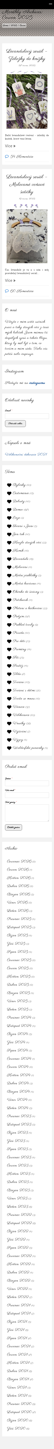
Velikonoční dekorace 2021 (26, 454)
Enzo (16, 517)
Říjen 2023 (17, 1132)
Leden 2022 (18, 1297)
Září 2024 (16, 1042)
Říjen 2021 (17, 1321)
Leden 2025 (17, 1009)
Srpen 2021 (17, 1338)
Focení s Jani (23, 526)
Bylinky (19, 484)
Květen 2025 (19, 976)
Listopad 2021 (19, 1313)
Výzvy (18, 739)
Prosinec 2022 (19, 1214)
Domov (18, 509)
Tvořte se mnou (24, 698)
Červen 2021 (17, 1354)
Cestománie (21, 493)
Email (8, 410)
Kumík (18, 550)
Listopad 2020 (19, 1412)
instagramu (37, 383)
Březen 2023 (18, 1190)
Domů (5, 25)
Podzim (18, 616)
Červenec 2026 (19, 861)
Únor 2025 (17, 1001)
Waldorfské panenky (28, 747)
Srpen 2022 (17, 1247)
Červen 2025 (18, 968)
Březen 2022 (18, 1280)
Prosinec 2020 (19, 1404)
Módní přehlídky (25, 575)
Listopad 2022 (19, 1223)
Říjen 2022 (17, 1231)
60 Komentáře (22, 291)
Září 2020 (16, 1428)
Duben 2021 (17, 1371)
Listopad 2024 (19, 1025)
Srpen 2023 (17, 1149)
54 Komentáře (21, 156)
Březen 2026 (18, 894)
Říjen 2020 (17, 1420)
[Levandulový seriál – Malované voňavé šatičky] (27, 233)
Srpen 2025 (17, 951)
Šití (16, 657)
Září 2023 (16, 1141)
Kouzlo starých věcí (27, 542)
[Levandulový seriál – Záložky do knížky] (27, 99)
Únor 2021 (17, 1387)
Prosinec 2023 (19, 1116)
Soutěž (18, 665)
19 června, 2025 (27, 198)
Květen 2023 (18, 1173)
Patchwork (20, 599)
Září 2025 (16, 943)
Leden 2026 (18, 910)
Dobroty (19, 501)
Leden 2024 (17, 1108)
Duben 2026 (18, 886)
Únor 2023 (17, 1198)
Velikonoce (21, 715)
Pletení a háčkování (27, 608)
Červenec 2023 (19, 1157)
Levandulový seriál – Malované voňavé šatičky (27, 184)
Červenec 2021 (19, 1346)
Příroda (18, 632)
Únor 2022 (17, 1288)
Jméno (8, 778)
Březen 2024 (18, 1091)
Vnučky (19, 723)
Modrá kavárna (24, 583)
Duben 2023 (18, 1182)
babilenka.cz (9, 3)
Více (9, 146)
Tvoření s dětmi (24, 690)
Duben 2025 (18, 984)
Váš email (10, 790)
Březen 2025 (18, 993)
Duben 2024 (18, 1083)
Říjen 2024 (17, 1034)
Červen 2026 (18, 869)
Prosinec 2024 (19, 1017)
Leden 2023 (17, 1206)
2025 (14, 25)
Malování (20, 567)
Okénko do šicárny (26, 591)
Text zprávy (11, 802)
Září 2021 (15, 1329)
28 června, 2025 (27, 65)
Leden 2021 (17, 1395)
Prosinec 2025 (19, 919)
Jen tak (18, 534)
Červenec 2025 (19, 960)
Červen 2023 (18, 1165)
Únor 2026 (17, 902)
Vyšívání (20, 731)
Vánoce (19, 706)
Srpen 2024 (17, 1050)
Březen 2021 (18, 1379)
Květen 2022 (19, 1264)
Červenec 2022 (19, 1256)
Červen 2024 (18, 1066)
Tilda (17, 674)
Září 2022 (16, 1239)
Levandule (21, 558)
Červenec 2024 (19, 1058)
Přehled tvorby (23, 624)
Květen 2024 (19, 1075)
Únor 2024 (17, 1099)
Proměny (19, 649)
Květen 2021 (18, 1362)
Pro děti (19, 641)
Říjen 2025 (17, 935)
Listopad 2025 (19, 927)
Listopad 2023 (19, 1124)
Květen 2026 (19, 878)
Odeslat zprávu (13, 827)
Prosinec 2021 (19, 1305)
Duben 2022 (18, 1272)
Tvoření (18, 682)
